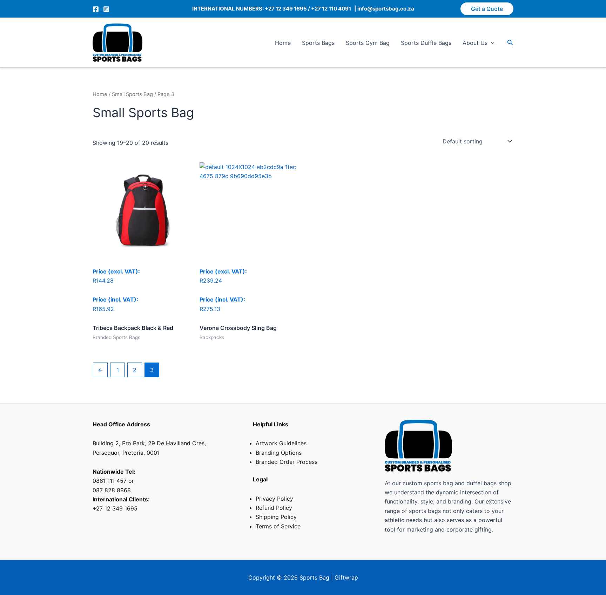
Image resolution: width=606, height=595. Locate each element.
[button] (486, 8)
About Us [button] (475, 42)
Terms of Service (278, 526)
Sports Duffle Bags (426, 42)
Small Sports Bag (132, 94)
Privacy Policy (274, 498)
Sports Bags (318, 42)
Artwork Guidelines (281, 443)
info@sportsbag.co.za (385, 8)
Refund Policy (274, 507)
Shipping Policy (276, 516)
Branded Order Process (286, 461)
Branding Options (279, 452)
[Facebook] (96, 9)
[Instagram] (106, 9)
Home (283, 42)
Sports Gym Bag (368, 42)
